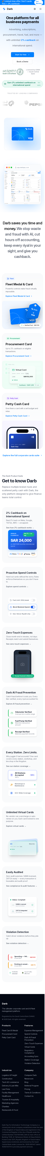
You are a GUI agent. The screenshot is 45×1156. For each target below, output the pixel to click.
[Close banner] (41, 2)
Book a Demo (22, 61)
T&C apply (39, 84)
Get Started (39, 2)
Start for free (20, 55)
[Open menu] (40, 8)
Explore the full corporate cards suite (21, 455)
